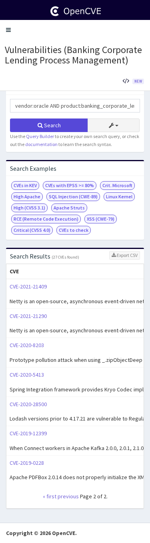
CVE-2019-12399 (28, 433)
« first (49, 496)
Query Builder (40, 136)
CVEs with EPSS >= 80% (69, 185)
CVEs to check (73, 230)
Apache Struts (69, 208)
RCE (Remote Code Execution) (46, 219)
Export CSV (127, 255)
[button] (8, 30)
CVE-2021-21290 (28, 316)
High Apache (27, 196)
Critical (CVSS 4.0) (32, 230)
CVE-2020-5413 (27, 374)
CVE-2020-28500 (28, 404)
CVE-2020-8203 (27, 345)
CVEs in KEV (25, 185)
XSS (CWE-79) (100, 219)
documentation (41, 144)
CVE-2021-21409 (28, 286)
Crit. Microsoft (117, 185)
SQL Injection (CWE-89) (73, 196)
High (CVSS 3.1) (29, 208)
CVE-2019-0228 (27, 462)
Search (52, 125)
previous (68, 496)
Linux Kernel (119, 196)
